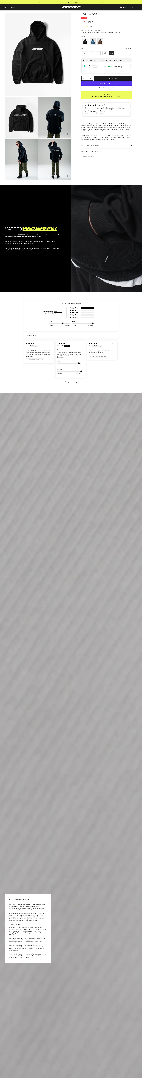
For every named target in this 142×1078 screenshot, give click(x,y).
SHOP (4, 7)
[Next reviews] (130, 109)
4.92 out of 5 (58, 312)
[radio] (84, 41)
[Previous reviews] (83, 109)
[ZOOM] (66, 92)
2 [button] (68, 382)
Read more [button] (29, 356)
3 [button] (71, 382)
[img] (30, 343)
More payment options (106, 88)
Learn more (122, 71)
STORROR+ (12, 7)
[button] (106, 109)
